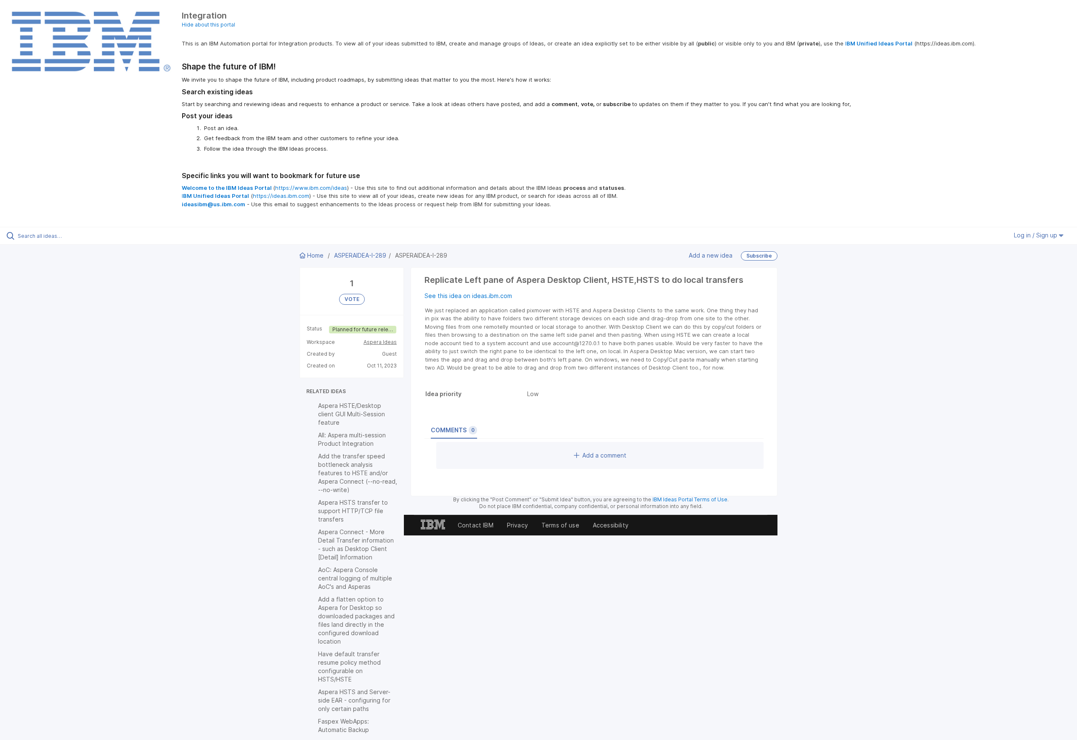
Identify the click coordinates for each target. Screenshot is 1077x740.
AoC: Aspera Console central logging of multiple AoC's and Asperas (355, 578)
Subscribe (759, 256)
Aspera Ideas (380, 342)
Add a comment (604, 455)
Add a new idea (710, 254)
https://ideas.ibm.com (281, 195)
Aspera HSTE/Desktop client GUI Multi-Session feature (351, 414)
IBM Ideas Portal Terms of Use (690, 499)
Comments (453, 430)
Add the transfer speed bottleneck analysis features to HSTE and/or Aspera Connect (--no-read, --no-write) (357, 473)
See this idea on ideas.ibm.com (468, 295)
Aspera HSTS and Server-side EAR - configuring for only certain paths (354, 700)
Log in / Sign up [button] (1036, 235)
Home (315, 255)
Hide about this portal (208, 24)
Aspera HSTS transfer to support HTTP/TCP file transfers (353, 511)
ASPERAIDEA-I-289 (360, 255)
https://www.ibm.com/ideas (311, 187)
